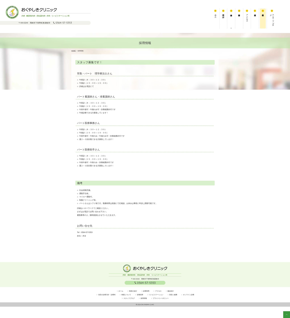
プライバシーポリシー (161, 298)
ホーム (215, 15)
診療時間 (239, 18)
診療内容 (231, 18)
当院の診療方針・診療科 (107, 295)
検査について (126, 295)
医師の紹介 (223, 14)
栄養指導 (140, 295)
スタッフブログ (272, 19)
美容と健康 (173, 295)
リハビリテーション (156, 295)
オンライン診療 (188, 295)
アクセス (247, 17)
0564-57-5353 (64, 23)
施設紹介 (255, 18)
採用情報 (263, 18)
